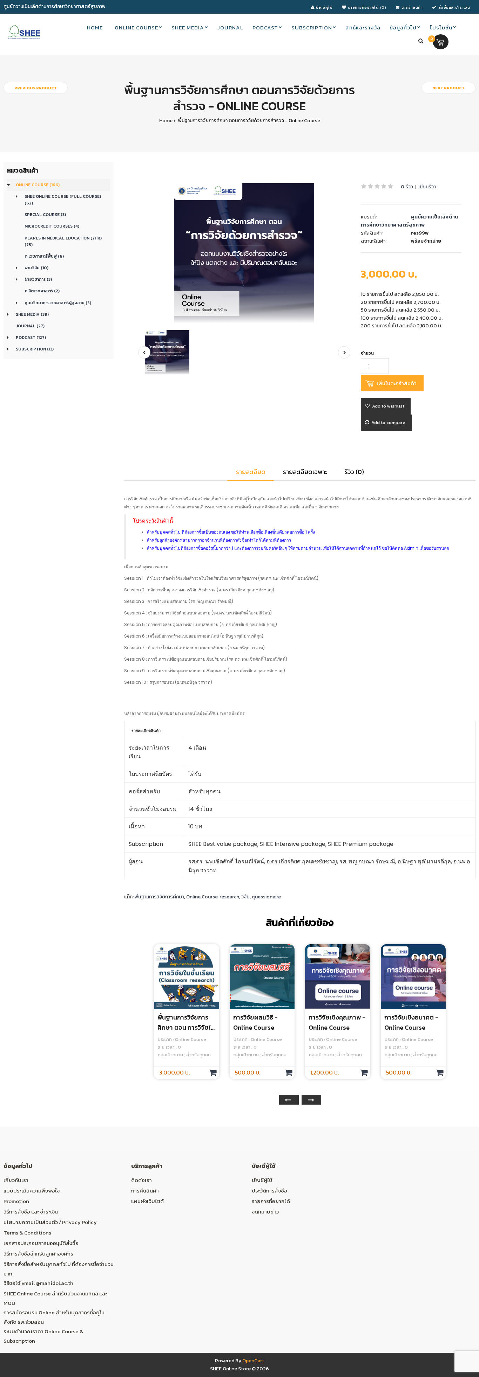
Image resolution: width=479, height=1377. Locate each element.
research (229, 896)
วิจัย (245, 896)
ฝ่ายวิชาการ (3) (38, 279)
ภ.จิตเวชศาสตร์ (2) (42, 291)
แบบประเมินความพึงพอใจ (32, 1191)
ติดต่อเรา (141, 1180)
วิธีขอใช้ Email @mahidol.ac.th (38, 1283)
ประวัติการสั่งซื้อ (269, 1191)
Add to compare (388, 422)
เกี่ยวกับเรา (16, 1180)
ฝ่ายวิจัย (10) (36, 268)
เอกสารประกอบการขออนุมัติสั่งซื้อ (41, 1243)
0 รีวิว (407, 186)
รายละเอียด (250, 472)
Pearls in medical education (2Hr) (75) (63, 241)
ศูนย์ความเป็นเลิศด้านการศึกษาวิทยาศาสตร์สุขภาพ (409, 220)
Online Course (201, 896)
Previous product (35, 88)
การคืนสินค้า (145, 1191)
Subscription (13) (35, 349)
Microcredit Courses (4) (52, 226)
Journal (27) (30, 326)
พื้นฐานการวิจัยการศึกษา (159, 896)
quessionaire (266, 896)
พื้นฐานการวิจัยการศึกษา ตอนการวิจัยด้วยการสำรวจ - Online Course (248, 120)
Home (166, 120)
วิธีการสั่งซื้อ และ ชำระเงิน (31, 1212)
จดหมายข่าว (265, 1212)
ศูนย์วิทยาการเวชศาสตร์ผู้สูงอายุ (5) (58, 303)
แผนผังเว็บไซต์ (147, 1201)
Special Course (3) (45, 214)
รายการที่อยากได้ (271, 1201)
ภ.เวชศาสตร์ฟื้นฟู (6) (44, 256)
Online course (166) (38, 185)
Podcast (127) (31, 337)
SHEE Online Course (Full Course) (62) (63, 199)
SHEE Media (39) (32, 314)
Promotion (16, 1201)
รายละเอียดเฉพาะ (305, 472)
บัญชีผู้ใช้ (262, 1180)
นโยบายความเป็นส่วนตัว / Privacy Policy (50, 1222)
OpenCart (253, 1360)
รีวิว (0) (354, 472)
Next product (448, 88)
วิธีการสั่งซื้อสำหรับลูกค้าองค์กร (38, 1254)
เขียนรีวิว (427, 186)
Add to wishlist (388, 406)
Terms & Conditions (27, 1233)
